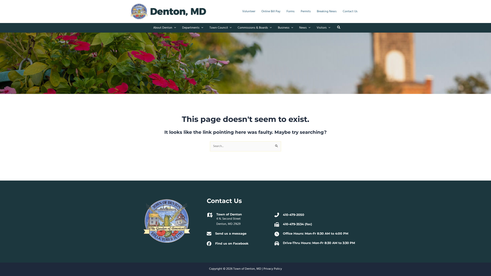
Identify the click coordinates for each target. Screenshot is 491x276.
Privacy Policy (273, 268)
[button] (174, 28)
